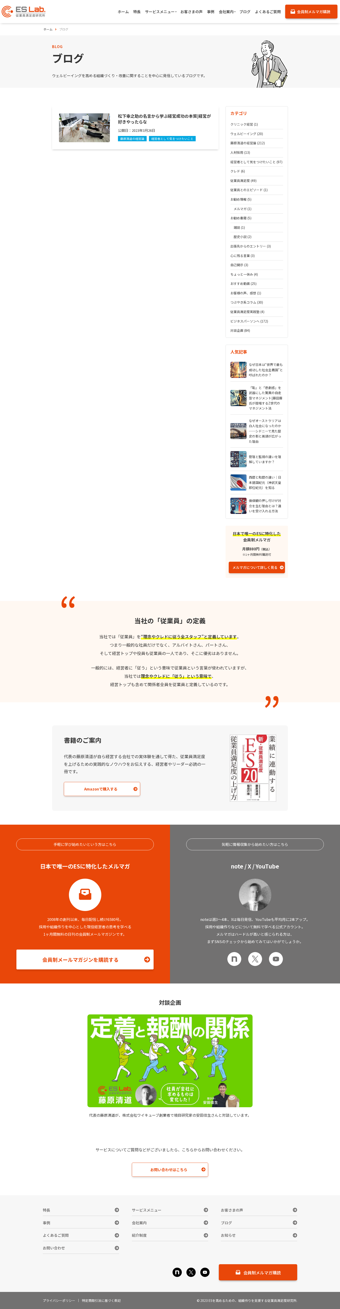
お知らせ (228, 1235)
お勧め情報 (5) (240, 199)
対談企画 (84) (240, 330)
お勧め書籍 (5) (240, 218)
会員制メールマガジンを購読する (80, 959)
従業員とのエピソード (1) (249, 189)
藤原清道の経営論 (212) (247, 143)
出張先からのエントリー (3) (250, 246)
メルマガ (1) (242, 208)
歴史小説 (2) (242, 236)
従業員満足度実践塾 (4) (247, 311)
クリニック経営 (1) (244, 124)
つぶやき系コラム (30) (246, 302)
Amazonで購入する (100, 789)
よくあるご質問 (56, 1235)
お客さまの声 (232, 1210)
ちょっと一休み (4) (244, 274)
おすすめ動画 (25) (243, 283)
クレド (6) (237, 171)
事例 (46, 1222)
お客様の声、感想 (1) (245, 293)
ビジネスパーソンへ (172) (249, 321)
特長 (46, 1210)
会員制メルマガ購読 (262, 1273)
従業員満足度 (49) (243, 180)
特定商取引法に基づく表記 (101, 1300)
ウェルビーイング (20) (246, 133)
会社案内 (139, 1222)
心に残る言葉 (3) (242, 255)
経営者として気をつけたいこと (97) (256, 162)
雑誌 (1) (239, 227)
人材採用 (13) (240, 152)
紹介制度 (139, 1235)
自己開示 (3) (239, 264)
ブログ (226, 1222)
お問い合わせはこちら (168, 1169)
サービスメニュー (146, 1210)
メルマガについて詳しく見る (255, 567)
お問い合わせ (54, 1248)
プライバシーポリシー (59, 1300)
